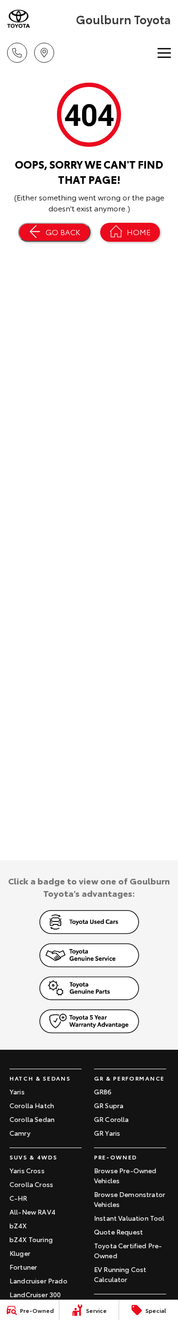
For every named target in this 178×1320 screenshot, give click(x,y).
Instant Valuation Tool (129, 1218)
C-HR (18, 1198)
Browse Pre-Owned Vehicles (125, 1175)
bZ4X (18, 1225)
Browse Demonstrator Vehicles (129, 1199)
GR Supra (108, 1105)
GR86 (103, 1091)
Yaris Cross (27, 1170)
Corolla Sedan (32, 1119)
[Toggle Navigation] (164, 53)
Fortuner (23, 1267)
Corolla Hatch (31, 1105)
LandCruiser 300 (35, 1294)
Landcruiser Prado (38, 1280)
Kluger (19, 1253)
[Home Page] (40, 18)
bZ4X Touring (31, 1239)
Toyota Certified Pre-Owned (128, 1250)
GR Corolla (111, 1119)
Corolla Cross (31, 1184)
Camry (19, 1133)
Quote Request (118, 1231)
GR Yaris (107, 1133)
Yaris (17, 1091)
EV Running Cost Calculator (120, 1274)
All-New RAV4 (32, 1211)
